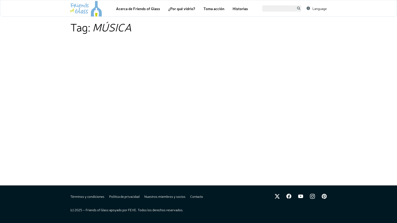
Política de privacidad (124, 196)
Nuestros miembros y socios (165, 196)
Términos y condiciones (87, 196)
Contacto (196, 196)
